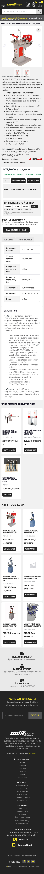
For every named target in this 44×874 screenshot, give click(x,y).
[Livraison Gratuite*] (22, 654)
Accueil (3, 18)
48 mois (25, 206)
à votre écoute (22, 683)
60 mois (34, 206)
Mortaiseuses (22, 18)
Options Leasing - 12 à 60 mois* (19, 203)
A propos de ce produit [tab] (25, 239)
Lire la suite (7, 494)
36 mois (16, 206)
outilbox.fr (33, 753)
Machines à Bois (12, 18)
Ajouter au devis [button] (33, 180)
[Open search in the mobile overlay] (22, 11)
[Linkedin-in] (28, 861)
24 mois (8, 206)
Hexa (34, 856)
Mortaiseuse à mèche (17, 162)
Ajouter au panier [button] (9, 450)
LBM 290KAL (12, 103)
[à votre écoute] (22, 680)
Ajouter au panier (18, 180)
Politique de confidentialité (17, 866)
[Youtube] (33, 861)
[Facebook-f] (24, 861)
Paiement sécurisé (22, 669)
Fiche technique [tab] (8, 239)
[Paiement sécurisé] (22, 666)
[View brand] (35, 159)
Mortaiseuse (6, 76)
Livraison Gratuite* (22, 657)
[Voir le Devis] (34, 4)
